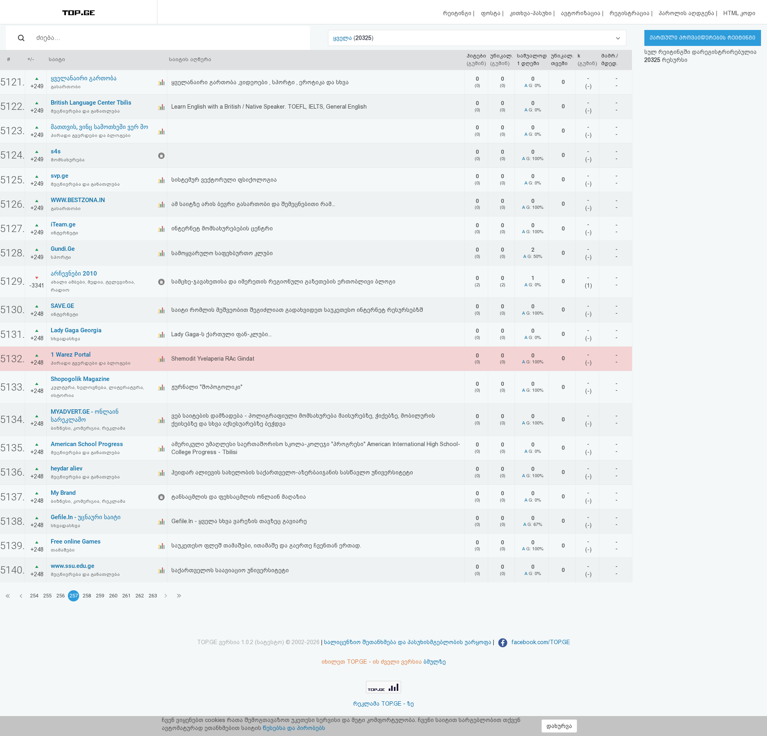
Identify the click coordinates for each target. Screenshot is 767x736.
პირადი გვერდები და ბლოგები (91, 135)
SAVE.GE (62, 305)
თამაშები (63, 550)
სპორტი (61, 257)
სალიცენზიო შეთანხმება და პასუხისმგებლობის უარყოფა (407, 642)
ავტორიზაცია (581, 13)
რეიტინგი (458, 13)
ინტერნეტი (64, 233)
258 (87, 596)
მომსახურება (68, 160)
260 (113, 596)
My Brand (63, 492)
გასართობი (66, 86)
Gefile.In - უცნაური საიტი (86, 517)
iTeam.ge (63, 224)
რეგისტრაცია (630, 13)
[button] (477, 38)
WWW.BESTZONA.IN (78, 200)
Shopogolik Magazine (80, 379)
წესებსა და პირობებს (294, 728)
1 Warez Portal (71, 354)
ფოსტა (491, 13)
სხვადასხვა (65, 338)
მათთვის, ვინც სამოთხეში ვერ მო (99, 127)
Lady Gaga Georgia (76, 330)
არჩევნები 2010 (74, 273)
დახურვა (559, 726)
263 (153, 596)
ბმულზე (434, 662)
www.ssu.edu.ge (72, 565)
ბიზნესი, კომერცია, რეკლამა (88, 428)
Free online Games (76, 541)
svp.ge (59, 175)
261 (126, 596)
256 (60, 596)
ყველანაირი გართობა (84, 78)
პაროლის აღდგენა (687, 13)
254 (34, 596)
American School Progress (87, 444)
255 (47, 596)
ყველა (343, 38)
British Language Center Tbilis (91, 102)
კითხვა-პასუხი (531, 13)
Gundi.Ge (63, 248)
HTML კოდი (739, 13)
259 (100, 596)
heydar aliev (66, 468)
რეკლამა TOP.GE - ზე (383, 703)
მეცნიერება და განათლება (85, 111)
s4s (56, 151)
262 (139, 596)
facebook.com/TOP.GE (540, 642)
